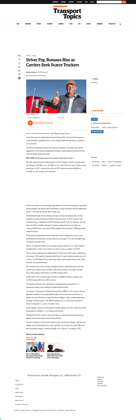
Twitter (99, 379)
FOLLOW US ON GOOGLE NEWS (97, 131)
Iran (103, 162)
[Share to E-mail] (19, 71)
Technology (50, 24)
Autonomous (100, 24)
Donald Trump (115, 165)
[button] (19, 74)
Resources (19, 400)
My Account (79, 2)
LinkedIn (100, 384)
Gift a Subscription (109, 127)
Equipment (60, 24)
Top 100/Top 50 (112, 24)
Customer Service (21, 404)
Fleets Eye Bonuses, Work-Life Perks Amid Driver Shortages (55, 356)
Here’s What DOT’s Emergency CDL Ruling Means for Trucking (34, 356)
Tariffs (104, 165)
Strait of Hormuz (114, 162)
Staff (17, 388)
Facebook (100, 377)
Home (18, 24)
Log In (86, 2)
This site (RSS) (102, 386)
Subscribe (63, 2)
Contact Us (19, 384)
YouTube (100, 381)
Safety (71, 24)
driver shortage (31, 337)
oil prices (95, 165)
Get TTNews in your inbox (59, 133)
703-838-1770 (75, 375)
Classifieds (71, 2)
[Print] (19, 78)
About (17, 380)
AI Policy (61, 410)
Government (28, 24)
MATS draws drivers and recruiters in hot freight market (54, 158)
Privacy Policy (52, 410)
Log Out (92, 2)
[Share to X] (19, 63)
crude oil (95, 162)
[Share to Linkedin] (19, 67)
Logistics (89, 24)
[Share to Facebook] (19, 60)
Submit (94, 119)
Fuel (79, 24)
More (120, 24)
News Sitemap (70, 410)
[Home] (68, 13)
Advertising (55, 2)
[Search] (124, 2)
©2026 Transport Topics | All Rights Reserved (30, 410)
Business (39, 24)
